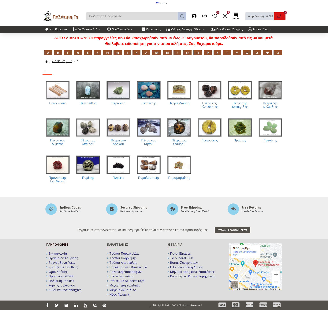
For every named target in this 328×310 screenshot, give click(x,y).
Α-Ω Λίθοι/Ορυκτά (62, 61)
